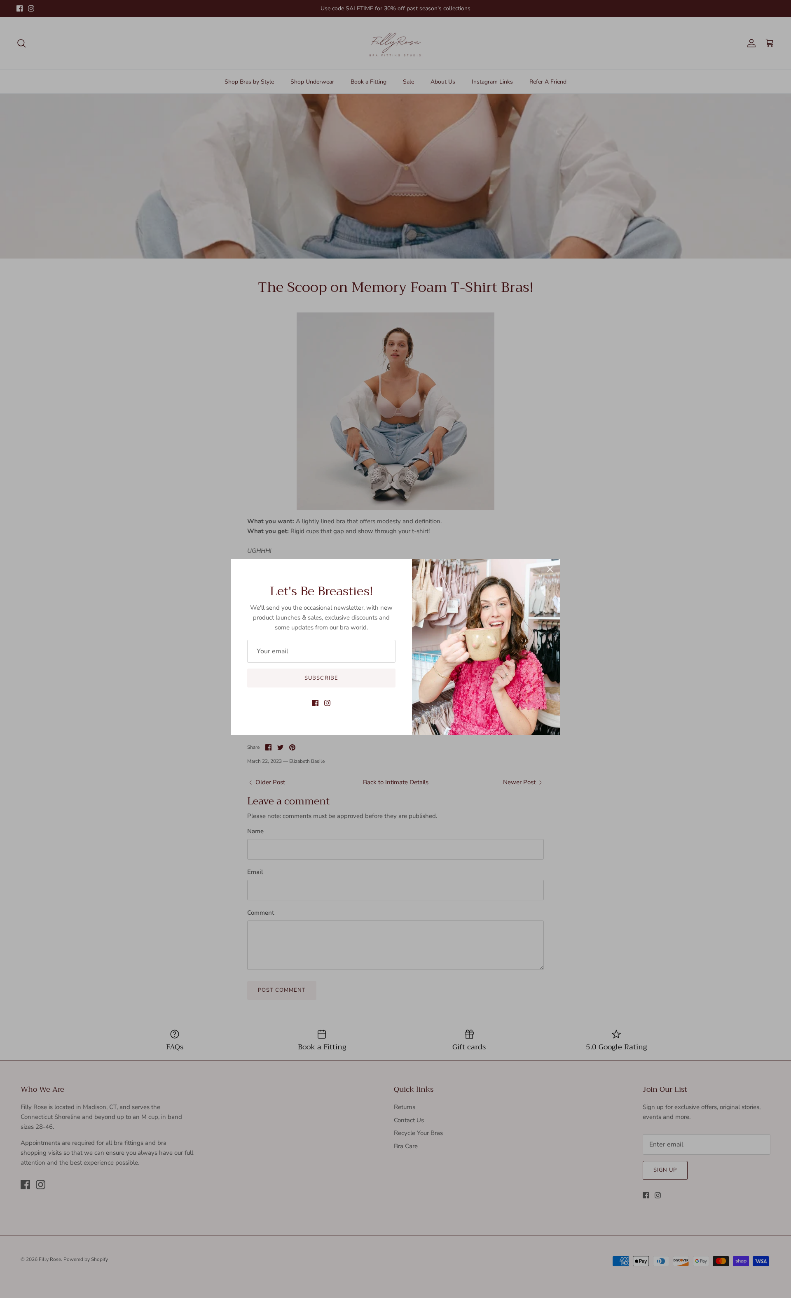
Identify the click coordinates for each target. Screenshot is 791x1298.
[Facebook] (315, 703)
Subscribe (321, 678)
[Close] (550, 569)
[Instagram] (327, 703)
